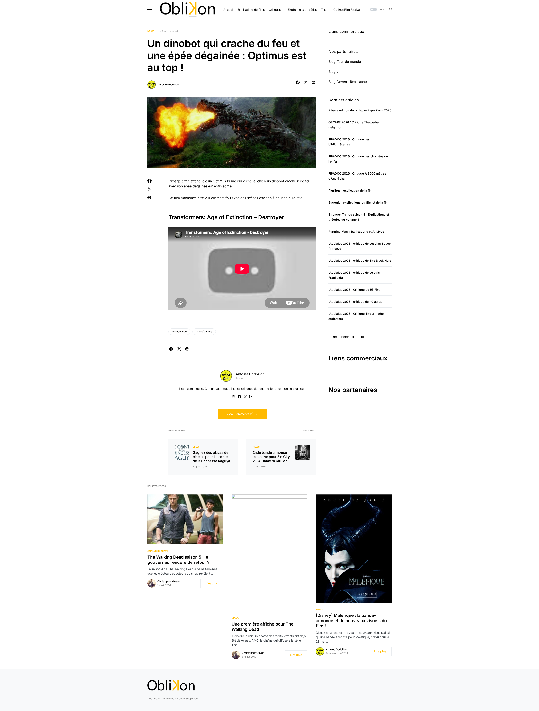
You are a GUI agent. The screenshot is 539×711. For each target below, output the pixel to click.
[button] (149, 9)
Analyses (153, 551)
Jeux (196, 446)
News (150, 31)
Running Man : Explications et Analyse (356, 231)
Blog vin (334, 71)
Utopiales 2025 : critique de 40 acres (355, 301)
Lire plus (212, 583)
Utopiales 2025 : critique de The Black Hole (359, 260)
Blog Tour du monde (344, 61)
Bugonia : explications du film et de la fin (358, 202)
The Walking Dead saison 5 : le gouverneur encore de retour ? (178, 560)
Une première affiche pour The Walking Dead (263, 627)
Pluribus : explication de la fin (350, 190)
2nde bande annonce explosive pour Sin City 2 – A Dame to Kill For (271, 456)
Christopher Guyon (168, 581)
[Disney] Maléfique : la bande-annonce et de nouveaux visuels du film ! (351, 620)
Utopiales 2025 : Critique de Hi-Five (354, 289)
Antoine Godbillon (168, 84)
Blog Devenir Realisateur (347, 82)
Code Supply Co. (188, 698)
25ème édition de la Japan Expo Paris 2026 (359, 110)
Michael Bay (179, 331)
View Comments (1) (239, 414)
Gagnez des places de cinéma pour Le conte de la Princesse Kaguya (211, 456)
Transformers (204, 331)
